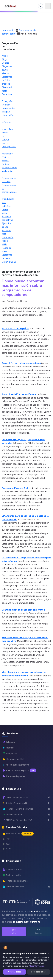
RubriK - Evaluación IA (16, 803)
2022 (7, 839)
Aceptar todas (14, 971)
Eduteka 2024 (18, 833)
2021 (7, 844)
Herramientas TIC (15, 758)
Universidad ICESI (15, 886)
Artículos (10, 742)
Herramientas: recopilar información (9, 112)
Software (6, 230)
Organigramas (9, 261)
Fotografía (7, 101)
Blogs (4, 59)
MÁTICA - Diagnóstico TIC (19, 820)
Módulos (10, 747)
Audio (5, 55)
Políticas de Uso (14, 875)
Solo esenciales (38, 971)
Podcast (6, 163)
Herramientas (8, 30)
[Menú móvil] (48, 6)
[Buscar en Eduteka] (40, 6)
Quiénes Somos (15, 869)
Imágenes (7, 122)
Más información (37, 966)
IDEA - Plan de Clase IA (18, 797)
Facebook (7, 94)
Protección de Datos (17, 880)
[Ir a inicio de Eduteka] (10, 6)
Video (5, 240)
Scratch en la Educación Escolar (19, 394)
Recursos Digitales (15, 776)
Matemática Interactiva (17, 764)
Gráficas (6, 104)
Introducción (8, 198)
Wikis (4, 244)
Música (5, 160)
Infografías (7, 129)
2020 (8, 848)
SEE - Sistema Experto (20, 770)
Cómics (5, 62)
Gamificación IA (14, 814)
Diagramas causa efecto (7, 70)
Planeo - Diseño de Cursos (20, 808)
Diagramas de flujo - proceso (7, 80)
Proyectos (11, 753)
